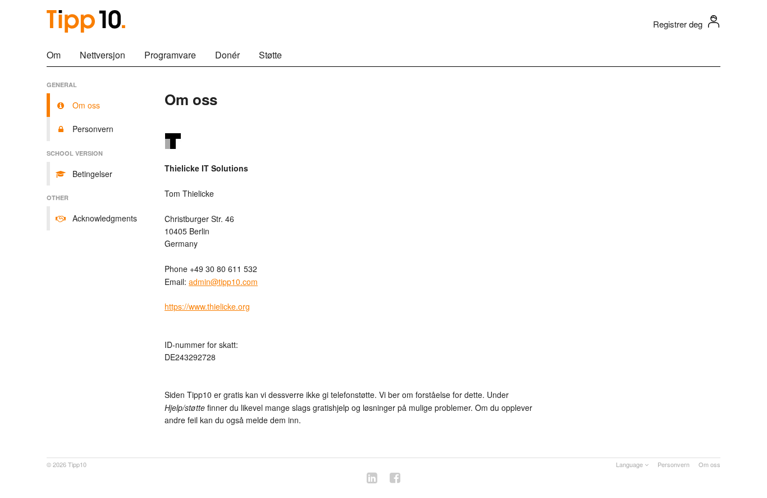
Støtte (270, 54)
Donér (227, 54)
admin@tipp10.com (223, 281)
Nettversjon (102, 54)
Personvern (674, 464)
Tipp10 (77, 464)
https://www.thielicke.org (207, 306)
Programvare (170, 54)
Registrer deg (677, 24)
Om (54, 54)
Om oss (709, 464)
